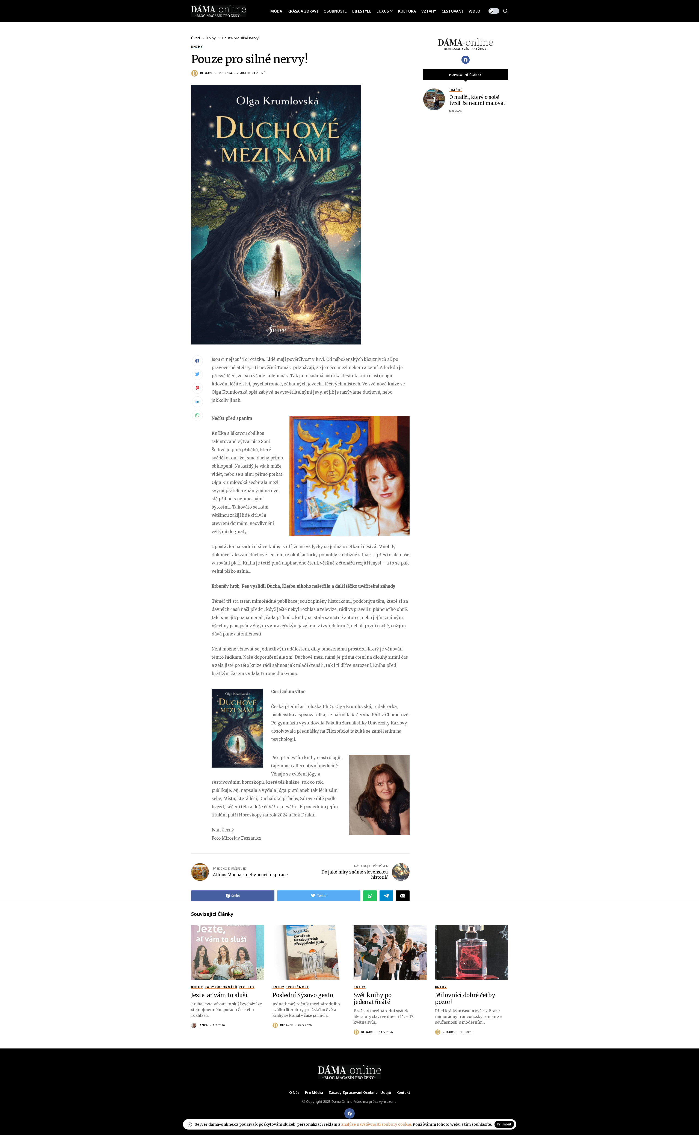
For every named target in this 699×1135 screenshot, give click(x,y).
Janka (203, 1025)
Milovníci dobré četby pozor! (465, 998)
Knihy (211, 37)
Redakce (206, 73)
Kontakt (403, 1093)
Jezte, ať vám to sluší (219, 995)
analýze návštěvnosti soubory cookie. (376, 1124)
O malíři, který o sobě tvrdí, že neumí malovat (477, 100)
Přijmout (504, 1124)
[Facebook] (465, 60)
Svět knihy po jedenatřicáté (373, 998)
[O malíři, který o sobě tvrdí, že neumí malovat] (434, 99)
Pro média (314, 1093)
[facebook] (349, 1113)
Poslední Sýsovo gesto (303, 995)
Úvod (195, 37)
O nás (294, 1093)
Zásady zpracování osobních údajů (359, 1093)
